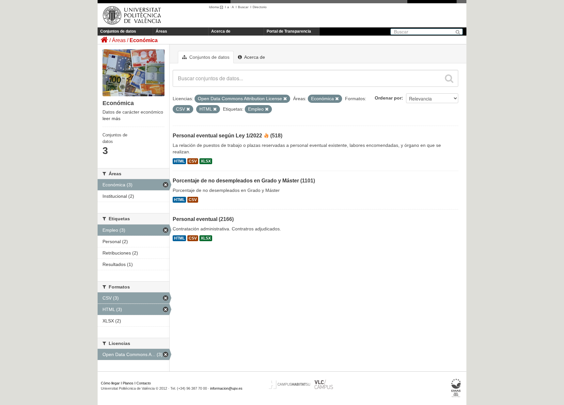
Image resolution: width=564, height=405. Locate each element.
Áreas (161, 31)
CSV (193, 161)
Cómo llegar (110, 383)
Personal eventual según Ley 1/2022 (217, 135)
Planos (128, 383)
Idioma (214, 7)
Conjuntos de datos (118, 31)
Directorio (260, 7)
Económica (144, 40)
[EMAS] (456, 388)
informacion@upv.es (226, 388)
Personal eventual (195, 219)
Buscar (243, 7)
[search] (449, 78)
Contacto (143, 383)
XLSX (206, 161)
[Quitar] (285, 99)
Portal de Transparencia (289, 31)
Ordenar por (388, 98)
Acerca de (220, 31)
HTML (179, 161)
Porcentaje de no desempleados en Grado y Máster (236, 180)
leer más (111, 118)
